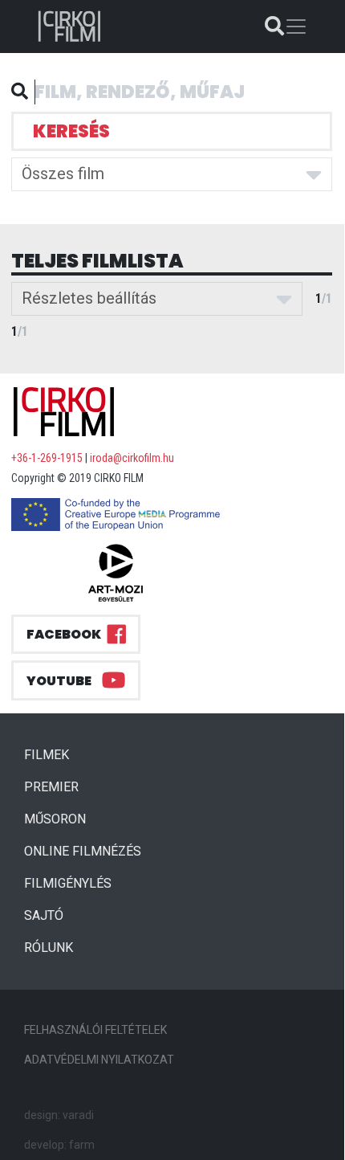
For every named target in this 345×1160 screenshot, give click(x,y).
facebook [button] (63, 634)
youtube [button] (58, 681)
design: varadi (59, 1115)
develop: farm (59, 1144)
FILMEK (53, 754)
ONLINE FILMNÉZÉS (82, 851)
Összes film (63, 173)
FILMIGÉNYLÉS (68, 883)
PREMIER (57, 786)
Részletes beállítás (89, 298)
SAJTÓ (43, 915)
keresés (71, 131)
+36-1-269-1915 (47, 457)
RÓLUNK (48, 947)
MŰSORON (55, 819)
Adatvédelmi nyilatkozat (99, 1059)
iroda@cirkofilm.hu (132, 457)
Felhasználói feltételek (95, 1029)
